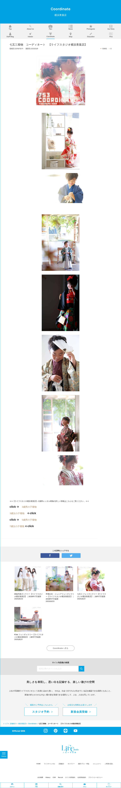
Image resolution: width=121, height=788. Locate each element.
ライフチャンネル (49, 764)
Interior (30, 37)
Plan (50, 29)
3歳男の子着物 (29, 507)
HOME (38, 764)
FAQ (110, 37)
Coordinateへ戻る (60, 648)
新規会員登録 (79, 711)
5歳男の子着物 (29, 519)
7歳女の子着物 (17, 526)
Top (10, 29)
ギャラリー (71, 764)
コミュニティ (97, 764)
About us (30, 29)
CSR (54, 777)
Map (70, 37)
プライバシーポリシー (95, 777)
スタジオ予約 (41, 711)
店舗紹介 (61, 764)
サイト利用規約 (70, 777)
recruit (60, 777)
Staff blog (10, 37)
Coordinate (50, 36)
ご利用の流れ (109, 764)
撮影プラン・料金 (83, 764)
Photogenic (91, 29)
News (70, 29)
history (47, 777)
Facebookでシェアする (50, 555)
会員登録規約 (82, 777)
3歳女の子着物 (17, 513)
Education (90, 37)
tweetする (71, 555)
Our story (111, 29)
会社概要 (40, 777)
